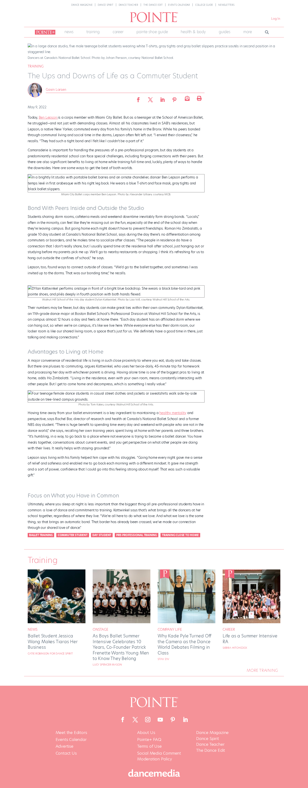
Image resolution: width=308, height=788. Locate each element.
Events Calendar (179, 4)
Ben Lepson (48, 117)
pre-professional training (136, 535)
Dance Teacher (128, 4)
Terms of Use (149, 746)
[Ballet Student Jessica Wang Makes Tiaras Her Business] (56, 622)
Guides (224, 32)
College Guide (204, 4)
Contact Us (66, 753)
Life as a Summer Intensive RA (250, 638)
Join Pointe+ (44, 32)
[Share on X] (150, 98)
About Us (146, 732)
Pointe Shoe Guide (152, 32)
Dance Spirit (105, 4)
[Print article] (198, 98)
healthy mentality (172, 412)
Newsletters (226, 4)
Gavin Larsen (56, 89)
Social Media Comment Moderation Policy (159, 756)
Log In (275, 19)
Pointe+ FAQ (149, 739)
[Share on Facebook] (138, 98)
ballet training (41, 535)
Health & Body (193, 32)
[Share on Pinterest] (174, 98)
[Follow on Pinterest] (172, 719)
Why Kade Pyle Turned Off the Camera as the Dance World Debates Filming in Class (184, 644)
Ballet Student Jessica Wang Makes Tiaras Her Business (53, 641)
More (247, 32)
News (68, 32)
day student (101, 535)
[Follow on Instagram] (147, 719)
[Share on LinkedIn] (162, 98)
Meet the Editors (71, 732)
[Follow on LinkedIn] (185, 719)
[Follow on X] (135, 719)
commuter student (73, 535)
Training (92, 32)
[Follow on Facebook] (122, 719)
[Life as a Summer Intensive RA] (251, 622)
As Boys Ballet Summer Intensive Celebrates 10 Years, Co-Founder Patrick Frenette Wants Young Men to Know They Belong (121, 647)
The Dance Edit (153, 4)
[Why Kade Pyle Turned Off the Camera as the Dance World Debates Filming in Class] (186, 622)
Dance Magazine (81, 4)
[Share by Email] (186, 98)
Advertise (64, 746)
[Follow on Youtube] (160, 719)
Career (118, 32)
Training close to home (180, 535)
